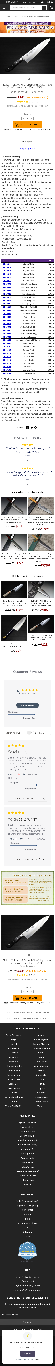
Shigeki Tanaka (14, 1066)
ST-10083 (7, 307)
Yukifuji (41, 1070)
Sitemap (27, 1232)
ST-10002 (7, 330)
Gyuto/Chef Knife (27, 1122)
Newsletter (27, 1210)
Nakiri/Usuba (27, 1167)
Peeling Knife (27, 1153)
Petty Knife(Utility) (27, 1144)
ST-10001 (7, 327)
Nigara (41, 1088)
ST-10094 (7, 287)
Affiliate (28, 1214)
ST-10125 (7, 350)
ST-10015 (7, 277)
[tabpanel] (27, 55)
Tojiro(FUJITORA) (13, 1106)
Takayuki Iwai (41, 1097)
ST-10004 (7, 333)
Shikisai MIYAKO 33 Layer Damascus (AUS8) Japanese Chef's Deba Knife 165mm (41, 603)
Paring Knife (27, 1149)
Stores (27, 1236)
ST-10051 (7, 340)
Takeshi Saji (14, 1070)
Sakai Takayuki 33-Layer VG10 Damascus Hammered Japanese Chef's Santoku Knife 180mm (14, 556)
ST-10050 (7, 343)
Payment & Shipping (27, 1205)
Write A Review (27, 705)
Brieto (14, 1101)
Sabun (41, 1057)
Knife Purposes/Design (27, 1201)
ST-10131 (7, 373)
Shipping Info (26, 148)
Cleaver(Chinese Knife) (27, 1171)
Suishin (41, 1092)
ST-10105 (7, 347)
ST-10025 (7, 304)
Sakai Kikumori (41, 1066)
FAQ (28, 1227)
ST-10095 (7, 291)
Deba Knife (27, 1162)
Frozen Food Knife (27, 1175)
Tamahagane (41, 1101)
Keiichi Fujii (14, 1088)
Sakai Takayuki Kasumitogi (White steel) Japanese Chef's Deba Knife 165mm (40, 637)
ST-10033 (7, 317)
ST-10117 (7, 357)
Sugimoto (41, 1075)
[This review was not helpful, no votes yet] (44, 798)
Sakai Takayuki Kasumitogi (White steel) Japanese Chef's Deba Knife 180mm (14, 603)
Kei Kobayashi (41, 1039)
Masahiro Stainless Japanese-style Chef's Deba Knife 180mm (14, 645)
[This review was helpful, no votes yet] (39, 859)
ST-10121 (7, 367)
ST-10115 (7, 353)
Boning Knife (27, 1158)
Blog (27, 1219)
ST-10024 (7, 300)
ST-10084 (7, 310)
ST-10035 (7, 324)
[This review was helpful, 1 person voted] (39, 798)
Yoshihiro (14, 1084)
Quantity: (28, 114)
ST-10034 (7, 320)
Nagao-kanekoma (14, 1097)
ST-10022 (7, 294)
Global (41, 1079)
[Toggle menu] (4, 7)
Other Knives (27, 1180)
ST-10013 (7, 271)
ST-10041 (7, 337)
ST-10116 (7, 360)
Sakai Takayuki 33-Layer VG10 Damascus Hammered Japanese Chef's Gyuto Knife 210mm (14, 519)
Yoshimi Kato (13, 1075)
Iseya (13, 1039)
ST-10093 (7, 284)
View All (41, 1106)
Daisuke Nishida (41, 1048)
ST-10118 (7, 363)
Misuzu (41, 1084)
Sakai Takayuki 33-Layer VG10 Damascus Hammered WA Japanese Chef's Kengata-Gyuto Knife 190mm (41, 520)
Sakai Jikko (41, 1061)
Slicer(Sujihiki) (27, 1136)
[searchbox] (15, 733)
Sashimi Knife (27, 1127)
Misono (41, 1035)
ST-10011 (7, 264)
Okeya (14, 1092)
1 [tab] (29, 79)
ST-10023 (7, 297)
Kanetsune (13, 1048)
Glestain (14, 1053)
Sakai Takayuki (19, 91)
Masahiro (14, 1061)
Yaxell (14, 1044)
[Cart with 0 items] (52, 7)
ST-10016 (7, 281)
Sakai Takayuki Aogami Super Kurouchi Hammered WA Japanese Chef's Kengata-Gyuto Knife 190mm (41, 557)
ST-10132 (7, 370)
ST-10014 (7, 274)
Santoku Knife (27, 1131)
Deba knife (36, 91)
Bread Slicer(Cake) (27, 1140)
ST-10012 (7, 267)
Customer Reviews (27, 1223)
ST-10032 (7, 314)
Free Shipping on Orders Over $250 (29, 1)
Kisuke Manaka (41, 1044)
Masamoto (13, 1057)
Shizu (41, 1053)
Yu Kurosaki (14, 1079)
